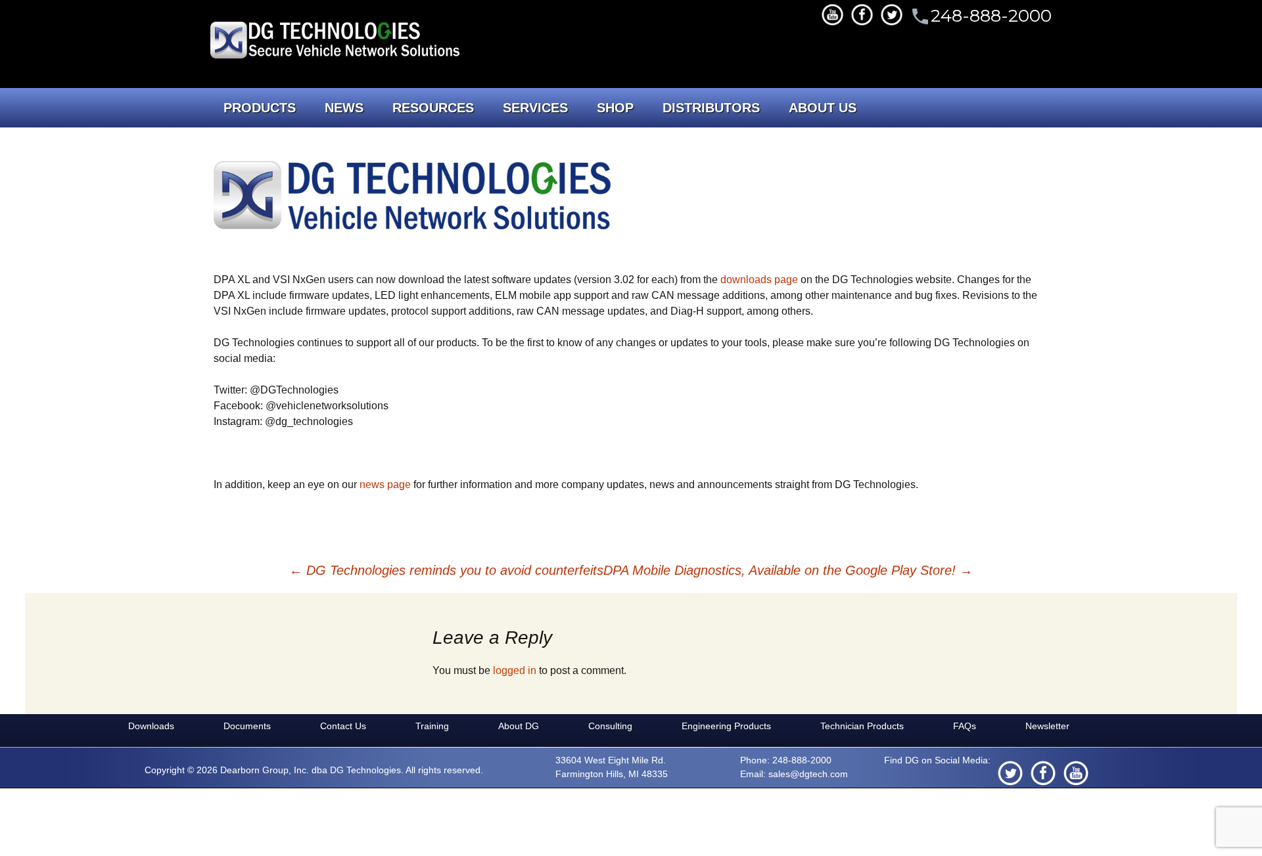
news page (385, 484)
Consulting (610, 726)
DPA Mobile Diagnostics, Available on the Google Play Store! (788, 570)
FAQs (964, 726)
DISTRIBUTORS (711, 108)
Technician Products (862, 726)
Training (432, 726)
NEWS (344, 108)
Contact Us (343, 726)
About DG (518, 726)
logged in (514, 670)
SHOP (615, 108)
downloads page (759, 279)
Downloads (151, 726)
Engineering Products (726, 726)
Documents (247, 726)
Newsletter (1047, 726)
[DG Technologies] (336, 42)
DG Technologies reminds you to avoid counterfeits (446, 570)
